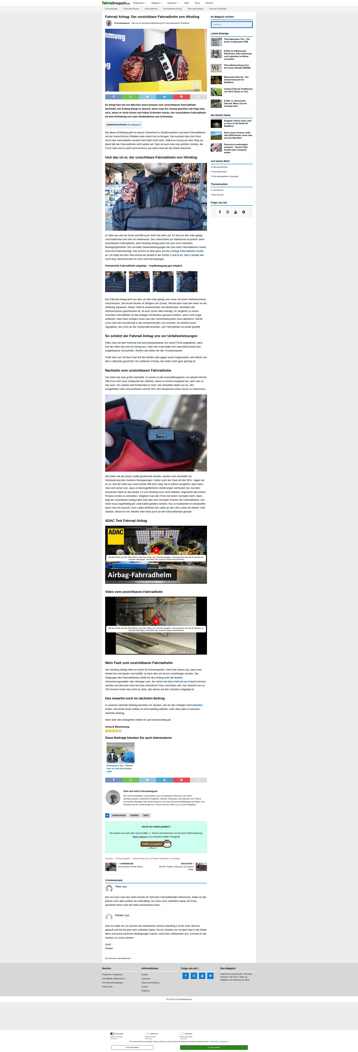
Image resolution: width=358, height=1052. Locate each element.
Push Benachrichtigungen (112, 983)
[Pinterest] (244, 212)
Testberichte (138, 3)
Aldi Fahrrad (217, 195)
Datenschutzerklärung (150, 983)
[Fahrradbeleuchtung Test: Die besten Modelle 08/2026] (216, 68)
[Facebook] (220, 212)
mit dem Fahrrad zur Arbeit (179, 681)
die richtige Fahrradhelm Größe (184, 251)
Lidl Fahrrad (217, 190)
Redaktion (191, 804)
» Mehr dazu (113, 1038)
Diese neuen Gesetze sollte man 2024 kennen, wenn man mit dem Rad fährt (238, 135)
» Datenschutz (214, 1041)
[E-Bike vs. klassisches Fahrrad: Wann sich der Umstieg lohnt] (216, 104)
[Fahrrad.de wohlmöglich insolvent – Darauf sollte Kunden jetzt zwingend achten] (216, 147)
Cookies (145, 987)
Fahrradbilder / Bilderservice (113, 979)
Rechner (209, 3)
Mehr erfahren (140, 836)
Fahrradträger (111, 9)
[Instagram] (228, 212)
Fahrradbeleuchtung (172, 9)
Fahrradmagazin (122, 23)
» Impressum (223, 1041)
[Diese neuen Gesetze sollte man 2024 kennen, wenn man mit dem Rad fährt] (216, 135)
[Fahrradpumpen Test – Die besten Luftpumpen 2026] (216, 42)
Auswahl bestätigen (132, 1047)
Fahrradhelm (128, 144)
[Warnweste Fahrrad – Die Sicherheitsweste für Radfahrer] (216, 80)
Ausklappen (134, 124)
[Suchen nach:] (232, 24)
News (197, 3)
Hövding (134, 815)
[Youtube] (236, 212)
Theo (118, 886)
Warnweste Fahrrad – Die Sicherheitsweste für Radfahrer (236, 80)
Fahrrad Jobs (107, 987)
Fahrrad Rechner (220, 167)
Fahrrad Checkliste (218, 9)
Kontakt (145, 975)
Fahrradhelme (151, 9)
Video (186, 3)
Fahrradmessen (219, 171)
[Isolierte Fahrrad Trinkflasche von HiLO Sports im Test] (216, 92)
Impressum (146, 979)
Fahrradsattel (194, 705)
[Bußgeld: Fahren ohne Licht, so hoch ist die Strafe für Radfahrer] (216, 124)
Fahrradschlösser (131, 9)
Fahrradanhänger (196, 9)
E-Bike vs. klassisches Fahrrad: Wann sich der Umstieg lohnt (235, 103)
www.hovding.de (161, 719)
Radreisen (171, 3)
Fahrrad (131, 342)
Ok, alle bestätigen (214, 1047)
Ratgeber (155, 3)
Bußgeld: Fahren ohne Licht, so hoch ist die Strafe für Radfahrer (238, 123)
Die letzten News (221, 115)
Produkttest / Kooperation (112, 975)
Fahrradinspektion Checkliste (225, 176)
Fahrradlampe (174, 511)
